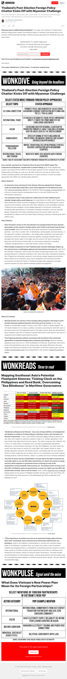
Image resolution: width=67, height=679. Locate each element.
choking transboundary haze (15, 350)
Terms (39, 666)
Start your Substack (29, 671)
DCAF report (51, 533)
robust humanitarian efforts (17, 190)
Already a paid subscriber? (33, 656)
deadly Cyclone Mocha (54, 190)
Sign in (62, 3)
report (46, 436)
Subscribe (55, 3)
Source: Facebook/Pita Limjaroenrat (34, 312)
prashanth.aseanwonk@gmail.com (46, 59)
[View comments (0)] (9, 26)
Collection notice (47, 666)
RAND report (51, 427)
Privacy (34, 666)
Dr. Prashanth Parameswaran (14, 20)
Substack (24, 675)
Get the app (42, 671)
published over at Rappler (57, 470)
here (16, 560)
